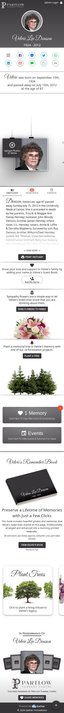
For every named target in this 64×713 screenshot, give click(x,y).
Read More (32, 250)
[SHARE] (44, 63)
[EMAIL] (20, 63)
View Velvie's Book (32, 545)
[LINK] (55, 63)
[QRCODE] (8, 55)
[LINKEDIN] (8, 63)
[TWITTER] (44, 55)
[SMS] (32, 63)
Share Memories (34, 697)
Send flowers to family (32, 309)
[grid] (32, 145)
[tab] (12, 191)
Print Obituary (34, 257)
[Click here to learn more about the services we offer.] (32, 684)
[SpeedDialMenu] (56, 705)
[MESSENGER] (32, 55)
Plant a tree (31, 356)
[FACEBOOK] (20, 55)
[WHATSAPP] (55, 55)
